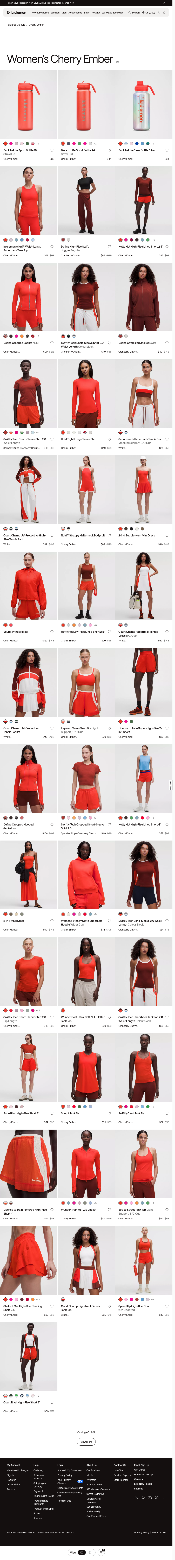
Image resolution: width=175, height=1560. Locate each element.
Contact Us (120, 1465)
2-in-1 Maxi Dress (13, 920)
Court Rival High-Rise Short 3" (21, 1402)
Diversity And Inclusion (93, 1500)
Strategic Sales (94, 1484)
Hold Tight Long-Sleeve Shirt (79, 439)
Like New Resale (143, 1483)
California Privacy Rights (70, 1487)
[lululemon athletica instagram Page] (163, 1498)
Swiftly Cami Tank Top (131, 1113)
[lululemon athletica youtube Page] (150, 1498)
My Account (13, 1465)
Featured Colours (16, 24)
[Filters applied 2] (101, 1552)
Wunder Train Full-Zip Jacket (78, 1209)
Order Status (13, 1484)
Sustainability (93, 1511)
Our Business (93, 1470)
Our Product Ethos (96, 1516)
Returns (11, 1489)
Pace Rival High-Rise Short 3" (21, 1113)
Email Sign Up (141, 1465)
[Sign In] (158, 12)
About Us (91, 1465)
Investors (91, 1479)
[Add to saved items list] (52, 150)
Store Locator (121, 1479)
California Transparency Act (69, 1494)
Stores (36, 1513)
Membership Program (18, 1470)
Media (89, 1475)
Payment (38, 1491)
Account (38, 1518)
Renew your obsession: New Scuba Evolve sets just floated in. (36, 3)
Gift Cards (139, 1469)
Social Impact (93, 1506)
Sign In (10, 1475)
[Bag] (164, 12)
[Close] (164, 2)
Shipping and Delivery (40, 1485)
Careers (138, 1479)
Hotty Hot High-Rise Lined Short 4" (139, 824)
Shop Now (69, 3)
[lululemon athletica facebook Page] (157, 1498)
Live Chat (119, 1470)
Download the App (144, 1474)
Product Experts (122, 1475)
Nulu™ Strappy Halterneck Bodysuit (83, 535)
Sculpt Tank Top (70, 1113)
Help (35, 1465)
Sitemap (138, 1488)
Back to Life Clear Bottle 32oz (136, 150)
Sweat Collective (95, 1493)
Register (11, 1479)
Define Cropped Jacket (20, 342)
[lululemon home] (16, 12)
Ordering (38, 1470)
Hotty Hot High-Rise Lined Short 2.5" (140, 246)
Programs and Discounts (40, 1502)
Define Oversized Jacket (137, 342)
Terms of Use (64, 1500)
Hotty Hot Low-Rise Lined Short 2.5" (83, 631)
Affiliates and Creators (98, 1489)
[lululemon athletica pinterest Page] (143, 1498)
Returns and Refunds (39, 1477)
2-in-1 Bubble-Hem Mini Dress (136, 535)
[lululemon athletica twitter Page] (136, 1497)
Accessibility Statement (69, 1470)
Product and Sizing (43, 1508)
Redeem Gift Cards (43, 1495)
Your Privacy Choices (64, 1481)
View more (86, 1441)
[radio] (82, 1552)
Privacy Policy (64, 1475)
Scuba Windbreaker (15, 631)
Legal (60, 1465)
